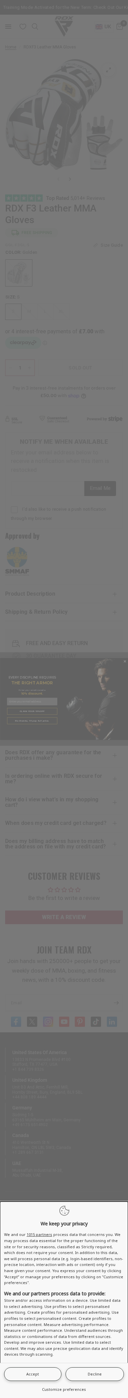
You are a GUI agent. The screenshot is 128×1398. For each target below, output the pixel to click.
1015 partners (39, 1234)
